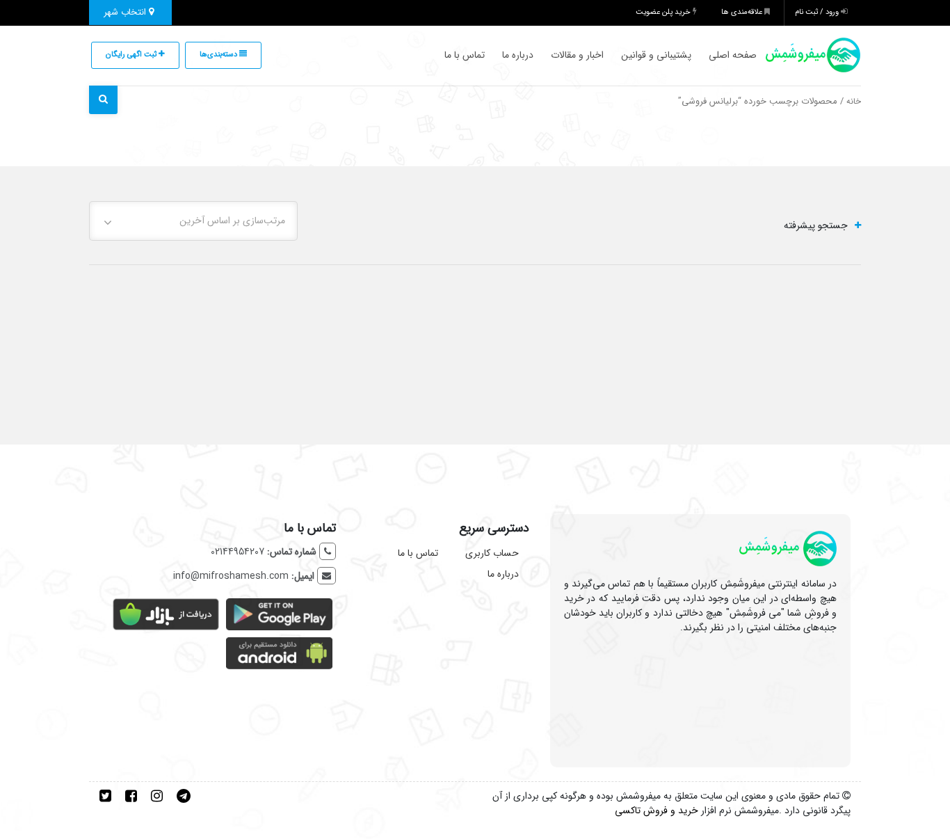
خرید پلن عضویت (664, 12)
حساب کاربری (492, 553)
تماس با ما (464, 55)
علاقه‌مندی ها (742, 12)
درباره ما (517, 55)
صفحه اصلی (733, 55)
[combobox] (193, 221)
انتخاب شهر (126, 12)
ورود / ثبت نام (818, 12)
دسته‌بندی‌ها (219, 55)
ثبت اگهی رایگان (132, 55)
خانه (853, 101)
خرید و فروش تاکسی (656, 810)
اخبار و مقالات (577, 55)
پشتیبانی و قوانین (656, 55)
